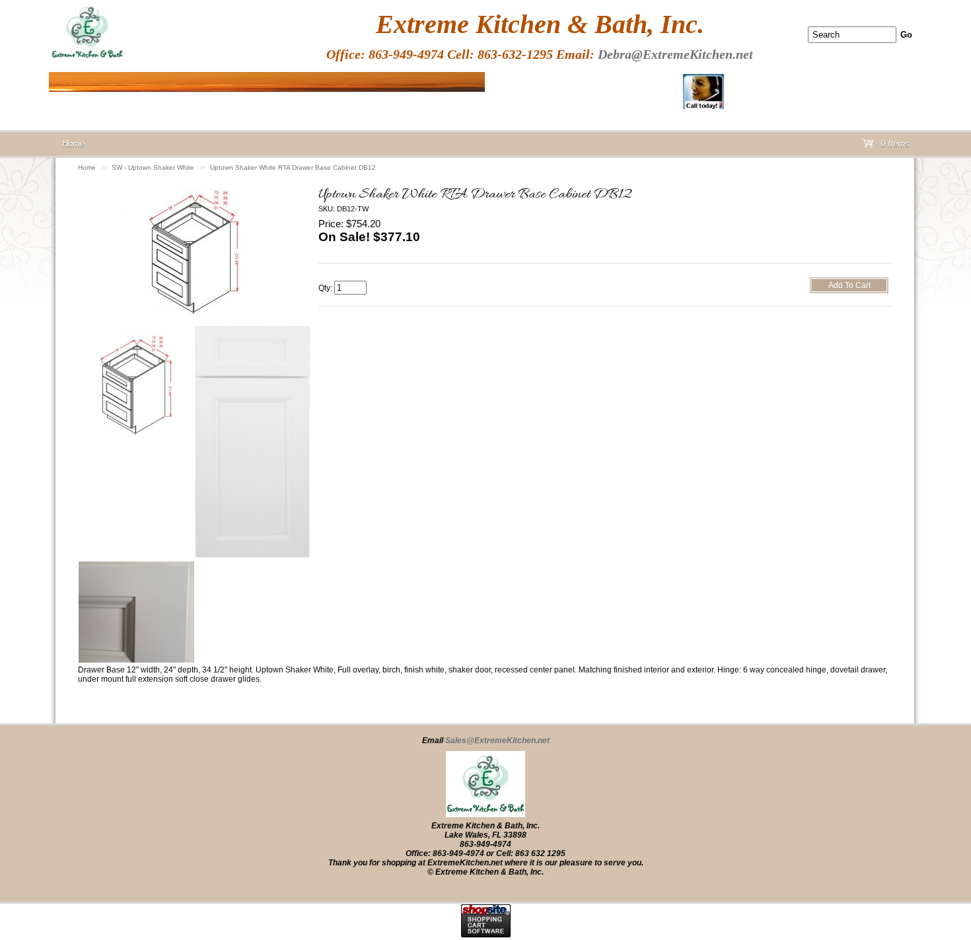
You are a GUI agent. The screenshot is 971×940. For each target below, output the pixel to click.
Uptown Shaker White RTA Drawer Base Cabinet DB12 (293, 167)
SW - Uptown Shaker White (153, 167)
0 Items (894, 146)
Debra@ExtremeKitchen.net (675, 54)
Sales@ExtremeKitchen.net (497, 740)
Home (87, 167)
